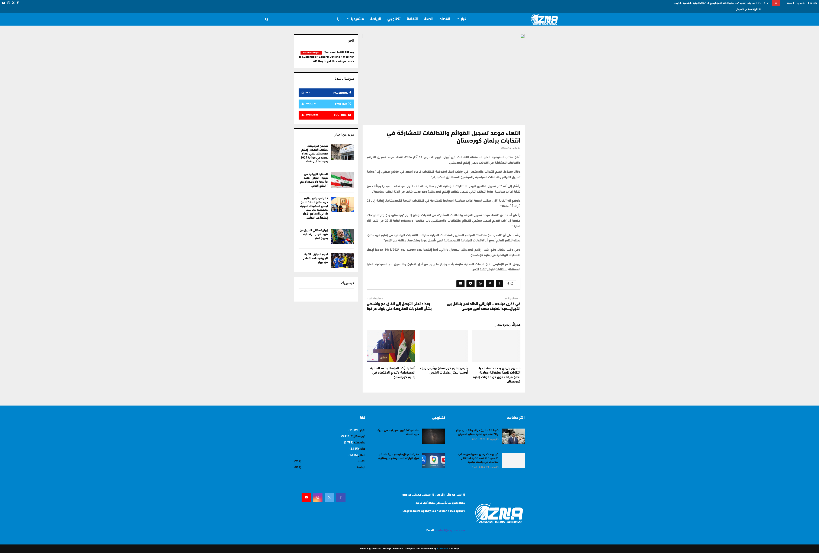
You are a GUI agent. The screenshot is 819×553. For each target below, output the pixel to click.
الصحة (428, 19)
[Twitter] (329, 497)
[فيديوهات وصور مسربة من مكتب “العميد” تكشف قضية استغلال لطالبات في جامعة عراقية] (513, 460)
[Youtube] (306, 497)
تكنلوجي (394, 19)
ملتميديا (357, 19)
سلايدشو (359, 442)
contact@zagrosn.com (450, 530)
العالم (361, 455)
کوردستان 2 (358, 436)
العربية (790, 3)
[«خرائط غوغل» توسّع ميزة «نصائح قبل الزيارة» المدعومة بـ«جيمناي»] (433, 460)
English (812, 3)
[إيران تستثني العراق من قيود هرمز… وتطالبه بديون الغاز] (342, 236)
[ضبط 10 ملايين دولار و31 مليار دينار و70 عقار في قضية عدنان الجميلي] (513, 436)
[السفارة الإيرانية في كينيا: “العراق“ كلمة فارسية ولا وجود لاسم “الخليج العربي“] (342, 180)
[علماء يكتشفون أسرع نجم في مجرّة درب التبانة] (433, 436)
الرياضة (375, 19)
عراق (362, 448)
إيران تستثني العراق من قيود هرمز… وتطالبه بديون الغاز (314, 234)
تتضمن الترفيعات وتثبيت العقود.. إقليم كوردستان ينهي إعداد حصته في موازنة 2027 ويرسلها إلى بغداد (314, 153)
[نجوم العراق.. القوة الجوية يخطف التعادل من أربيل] (342, 260)
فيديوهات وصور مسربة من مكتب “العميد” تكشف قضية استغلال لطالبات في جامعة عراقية (478, 458)
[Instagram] (317, 497)
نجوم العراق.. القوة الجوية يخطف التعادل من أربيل (315, 258)
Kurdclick (442, 548)
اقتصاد (445, 19)
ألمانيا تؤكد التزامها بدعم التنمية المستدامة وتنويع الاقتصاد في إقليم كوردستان (392, 373)
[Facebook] (341, 497)
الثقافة (412, 19)
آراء (338, 19)
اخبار (464, 19)
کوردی (800, 3)
